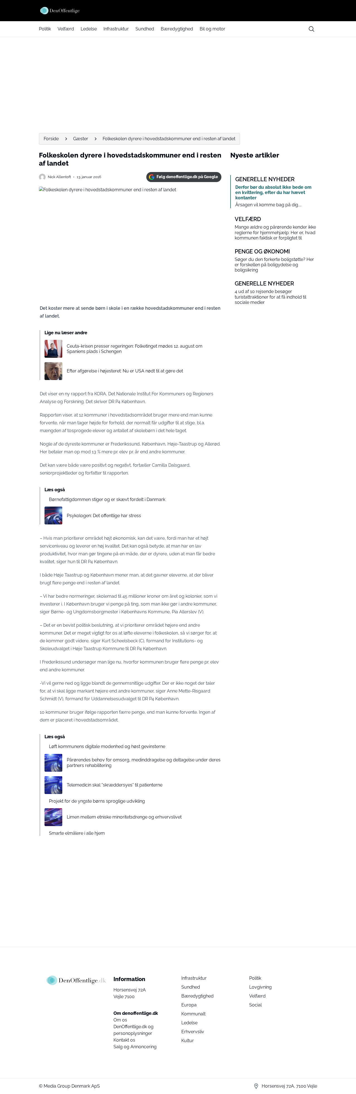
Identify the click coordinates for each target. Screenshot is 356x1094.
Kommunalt (193, 1013)
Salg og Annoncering (135, 1046)
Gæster (80, 138)
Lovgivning (260, 987)
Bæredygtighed (177, 29)
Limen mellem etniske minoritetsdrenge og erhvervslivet (124, 817)
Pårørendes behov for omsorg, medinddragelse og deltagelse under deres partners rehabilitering (144, 762)
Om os (120, 1020)
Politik (45, 29)
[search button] (311, 29)
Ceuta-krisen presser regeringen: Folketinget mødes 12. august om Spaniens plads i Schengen (134, 348)
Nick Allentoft (59, 177)
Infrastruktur (116, 29)
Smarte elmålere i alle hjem (77, 833)
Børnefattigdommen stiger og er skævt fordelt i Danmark (107, 499)
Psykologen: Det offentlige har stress (104, 515)
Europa (189, 1005)
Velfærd (66, 29)
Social (255, 1005)
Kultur (187, 1040)
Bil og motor (212, 29)
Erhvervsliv (192, 1031)
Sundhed (144, 29)
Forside (51, 138)
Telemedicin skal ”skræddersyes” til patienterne (114, 785)
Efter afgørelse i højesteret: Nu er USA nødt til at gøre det (125, 371)
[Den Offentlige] (178, 10)
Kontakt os (124, 1040)
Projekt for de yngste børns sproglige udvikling (97, 801)
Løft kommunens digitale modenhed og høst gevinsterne (107, 746)
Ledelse (89, 29)
